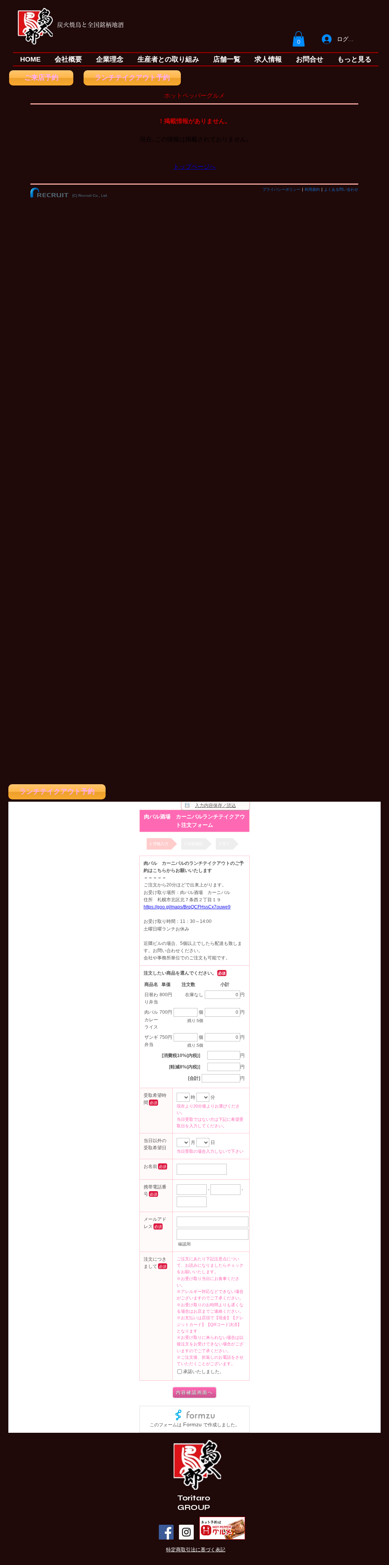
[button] (298, 39)
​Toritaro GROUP (193, 1502)
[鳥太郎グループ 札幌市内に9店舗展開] (186, 1532)
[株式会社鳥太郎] (166, 1532)
